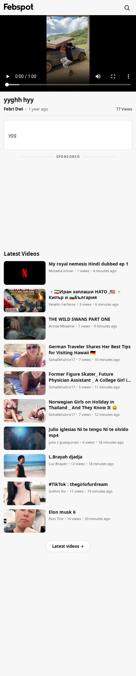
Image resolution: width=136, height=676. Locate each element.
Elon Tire (56, 519)
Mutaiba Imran (61, 271)
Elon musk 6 (62, 512)
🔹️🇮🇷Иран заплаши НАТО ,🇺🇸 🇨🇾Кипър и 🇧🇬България (85, 295)
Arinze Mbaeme (61, 326)
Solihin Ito (57, 491)
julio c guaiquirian (64, 442)
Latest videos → (68, 546)
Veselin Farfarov (62, 304)
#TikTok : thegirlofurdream (78, 484)
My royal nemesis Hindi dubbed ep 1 (88, 264)
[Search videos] (126, 7)
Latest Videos (21, 253)
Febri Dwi (13, 109)
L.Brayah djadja (65, 457)
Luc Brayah (58, 464)
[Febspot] (19, 7)
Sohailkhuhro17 (62, 359)
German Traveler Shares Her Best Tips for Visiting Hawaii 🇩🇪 (90, 350)
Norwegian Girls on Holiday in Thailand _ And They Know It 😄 (83, 405)
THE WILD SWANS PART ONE (79, 319)
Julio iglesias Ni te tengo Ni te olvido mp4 (88, 432)
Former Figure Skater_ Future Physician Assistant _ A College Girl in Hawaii (89, 377)
